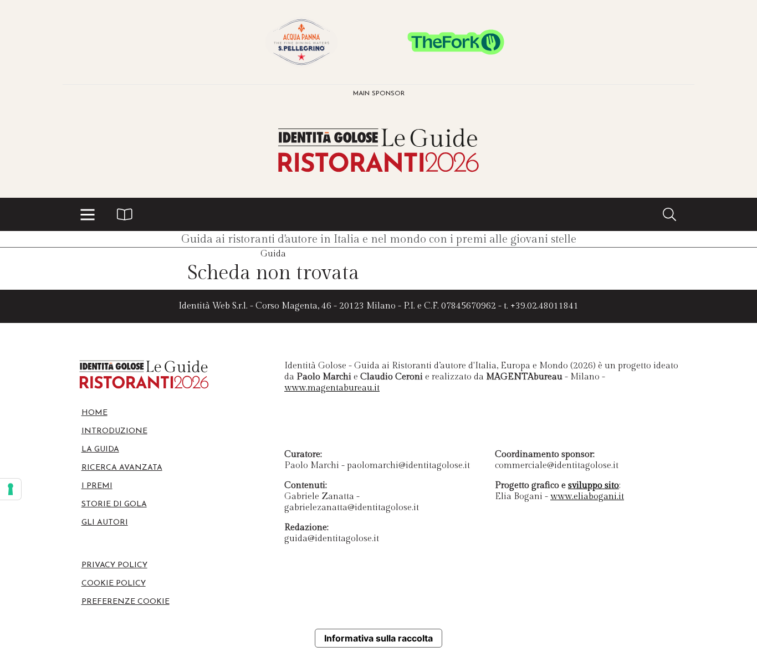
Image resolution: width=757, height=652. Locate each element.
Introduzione (114, 431)
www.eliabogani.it (587, 496)
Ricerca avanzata (121, 468)
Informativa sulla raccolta (378, 638)
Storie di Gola (114, 504)
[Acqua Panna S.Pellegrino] (301, 42)
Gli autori (104, 522)
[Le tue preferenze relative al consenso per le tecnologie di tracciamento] (10, 489)
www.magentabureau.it (332, 388)
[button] (87, 214)
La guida (100, 449)
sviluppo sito (593, 485)
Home (94, 413)
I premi (96, 486)
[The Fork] (455, 42)
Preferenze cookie (125, 602)
